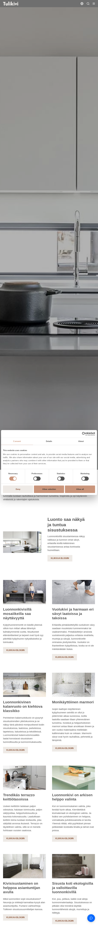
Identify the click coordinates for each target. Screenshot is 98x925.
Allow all (80, 489)
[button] (88, 3)
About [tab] (81, 441)
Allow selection (49, 489)
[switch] (37, 479)
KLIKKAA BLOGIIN (15, 650)
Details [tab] (49, 441)
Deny (18, 489)
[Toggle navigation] (94, 3)
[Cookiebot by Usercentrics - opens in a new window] (84, 434)
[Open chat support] (91, 918)
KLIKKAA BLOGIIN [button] (60, 558)
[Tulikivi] (14, 4)
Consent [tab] (17, 441)
